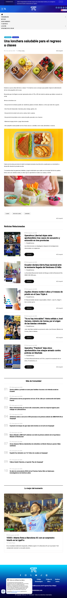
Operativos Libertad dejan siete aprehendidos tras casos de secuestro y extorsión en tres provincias (42, 238)
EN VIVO (65, 10)
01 (6, 389)
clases (7, 213)
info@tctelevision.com (35, 590)
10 (6, 471)
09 (6, 462)
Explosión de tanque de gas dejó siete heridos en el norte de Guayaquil (32, 426)
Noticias (3, 19)
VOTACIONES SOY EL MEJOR (7, 28)
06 (6, 434)
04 (6, 416)
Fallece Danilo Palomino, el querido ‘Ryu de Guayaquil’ (26, 462)
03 (6, 407)
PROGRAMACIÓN (5, 17)
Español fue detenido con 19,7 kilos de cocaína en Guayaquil (28, 453)
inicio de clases (17, 213)
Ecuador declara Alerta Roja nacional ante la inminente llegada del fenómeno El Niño (43, 266)
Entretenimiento (5, 21)
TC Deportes (4, 23)
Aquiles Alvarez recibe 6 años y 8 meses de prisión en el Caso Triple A (44, 293)
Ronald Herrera (30, 243)
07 (6, 443)
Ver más (29, 254)
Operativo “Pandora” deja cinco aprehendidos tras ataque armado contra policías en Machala (43, 350)
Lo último (3, 26)
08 (6, 452)
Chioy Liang (21, 50)
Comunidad (7, 37)
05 (6, 425)
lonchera (27, 213)
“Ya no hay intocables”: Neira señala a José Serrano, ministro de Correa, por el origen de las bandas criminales (44, 321)
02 (6, 398)
